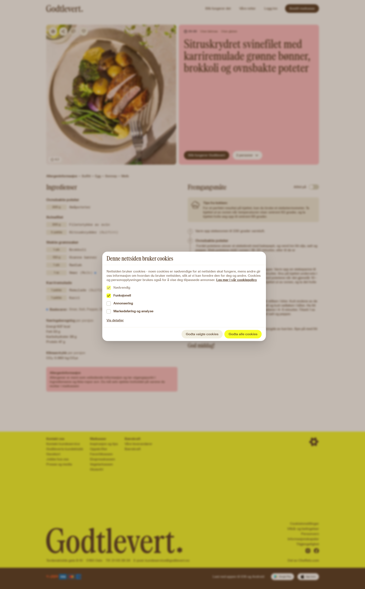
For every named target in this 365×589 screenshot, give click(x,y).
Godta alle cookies (243, 334)
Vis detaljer (115, 320)
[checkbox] (109, 288)
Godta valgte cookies (202, 334)
